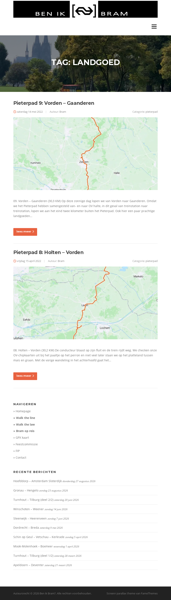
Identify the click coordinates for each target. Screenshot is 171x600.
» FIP (16, 451)
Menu (154, 26)
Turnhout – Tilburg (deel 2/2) (33, 500)
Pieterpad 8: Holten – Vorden (48, 252)
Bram (62, 112)
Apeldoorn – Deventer (28, 565)
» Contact (19, 457)
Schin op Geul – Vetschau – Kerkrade (38, 537)
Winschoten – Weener (28, 509)
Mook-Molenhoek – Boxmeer (33, 546)
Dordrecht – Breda (26, 528)
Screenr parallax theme (121, 593)
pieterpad (152, 112)
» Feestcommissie (25, 444)
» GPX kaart (21, 438)
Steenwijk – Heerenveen (30, 518)
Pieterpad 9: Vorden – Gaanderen (53, 103)
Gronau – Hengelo (25, 490)
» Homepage (22, 411)
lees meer (23, 231)
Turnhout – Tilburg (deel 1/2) (33, 556)
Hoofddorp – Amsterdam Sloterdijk (37, 481)
